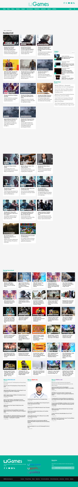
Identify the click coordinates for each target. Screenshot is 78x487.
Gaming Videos (6, 69)
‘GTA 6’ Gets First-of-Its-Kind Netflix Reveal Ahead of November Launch (9, 302)
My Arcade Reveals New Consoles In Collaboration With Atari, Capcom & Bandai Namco (68, 72)
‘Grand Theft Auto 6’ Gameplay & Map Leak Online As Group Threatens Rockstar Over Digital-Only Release (64, 99)
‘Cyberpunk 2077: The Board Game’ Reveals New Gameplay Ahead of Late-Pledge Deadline (24, 373)
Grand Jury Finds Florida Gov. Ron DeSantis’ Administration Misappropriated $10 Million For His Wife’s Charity (63, 388)
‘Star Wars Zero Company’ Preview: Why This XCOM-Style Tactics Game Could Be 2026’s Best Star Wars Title (9, 320)
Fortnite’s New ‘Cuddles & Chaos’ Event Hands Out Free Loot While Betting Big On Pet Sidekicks (39, 355)
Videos (12, 9)
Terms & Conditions (45, 479)
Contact (22, 479)
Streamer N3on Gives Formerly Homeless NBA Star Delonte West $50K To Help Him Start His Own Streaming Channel (38, 421)
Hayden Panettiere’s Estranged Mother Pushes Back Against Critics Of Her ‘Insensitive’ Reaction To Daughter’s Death (15, 411)
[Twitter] (66, 3)
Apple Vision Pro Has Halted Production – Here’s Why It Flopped (67, 79)
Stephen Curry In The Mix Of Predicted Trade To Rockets (39, 407)
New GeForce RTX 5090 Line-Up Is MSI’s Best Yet (68, 58)
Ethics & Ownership (54, 479)
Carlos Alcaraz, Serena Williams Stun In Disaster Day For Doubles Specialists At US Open (38, 403)
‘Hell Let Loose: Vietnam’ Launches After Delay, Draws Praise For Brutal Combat (53, 302)
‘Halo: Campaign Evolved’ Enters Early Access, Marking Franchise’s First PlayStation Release (53, 355)
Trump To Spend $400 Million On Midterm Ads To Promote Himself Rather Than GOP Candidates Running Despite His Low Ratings (63, 404)
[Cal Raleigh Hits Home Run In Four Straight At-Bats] (39, 389)
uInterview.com (11, 379)
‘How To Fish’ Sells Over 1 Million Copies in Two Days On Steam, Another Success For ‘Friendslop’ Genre (64, 90)
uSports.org (34, 379)
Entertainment (30, 9)
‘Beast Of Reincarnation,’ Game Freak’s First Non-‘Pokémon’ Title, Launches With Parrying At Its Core (24, 338)
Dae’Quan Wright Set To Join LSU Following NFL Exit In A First (38, 427)
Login (70, 9)
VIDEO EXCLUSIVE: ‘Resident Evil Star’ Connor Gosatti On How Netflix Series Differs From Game (11, 73)
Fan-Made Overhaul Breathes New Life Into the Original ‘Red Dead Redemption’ (39, 319)
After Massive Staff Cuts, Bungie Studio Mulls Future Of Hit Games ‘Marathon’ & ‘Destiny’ (9, 355)
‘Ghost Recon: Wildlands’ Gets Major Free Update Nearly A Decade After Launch (67, 319)
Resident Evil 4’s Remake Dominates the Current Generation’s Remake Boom (9, 48)
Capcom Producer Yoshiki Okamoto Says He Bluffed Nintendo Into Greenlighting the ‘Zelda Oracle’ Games (38, 338)
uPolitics (54, 9)
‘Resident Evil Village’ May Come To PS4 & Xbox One (27, 189)
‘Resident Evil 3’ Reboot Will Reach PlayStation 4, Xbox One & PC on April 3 (10, 213)
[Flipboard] (71, 3)
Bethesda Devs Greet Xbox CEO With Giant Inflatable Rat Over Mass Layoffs (68, 302)
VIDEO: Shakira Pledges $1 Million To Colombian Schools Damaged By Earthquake (15, 395)
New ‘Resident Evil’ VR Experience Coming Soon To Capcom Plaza (10, 237)
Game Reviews (23, 116)
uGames (71, 479)
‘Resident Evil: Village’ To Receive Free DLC (43, 72)
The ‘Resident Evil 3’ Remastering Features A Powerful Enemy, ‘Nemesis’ (43, 189)
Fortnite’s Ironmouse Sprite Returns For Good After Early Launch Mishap (9, 336)
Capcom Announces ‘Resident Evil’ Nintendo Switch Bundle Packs (44, 213)
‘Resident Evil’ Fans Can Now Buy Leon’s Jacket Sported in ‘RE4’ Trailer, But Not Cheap (28, 73)
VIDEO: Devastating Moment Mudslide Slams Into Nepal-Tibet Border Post (62, 409)
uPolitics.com (59, 379)
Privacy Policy (28, 479)
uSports (49, 9)
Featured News (6, 44)
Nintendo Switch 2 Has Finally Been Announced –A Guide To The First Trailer (68, 65)
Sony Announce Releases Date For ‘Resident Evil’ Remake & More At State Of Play (27, 213)
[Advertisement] (39, 20)
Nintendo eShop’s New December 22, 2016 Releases (28, 236)
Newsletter (37, 9)
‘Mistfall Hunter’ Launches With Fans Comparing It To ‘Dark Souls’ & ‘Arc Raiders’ (53, 336)
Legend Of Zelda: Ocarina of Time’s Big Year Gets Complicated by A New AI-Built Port (53, 319)
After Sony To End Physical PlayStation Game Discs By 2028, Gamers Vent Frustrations (38, 373)
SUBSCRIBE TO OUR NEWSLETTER (63, 468)
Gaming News (12, 44)
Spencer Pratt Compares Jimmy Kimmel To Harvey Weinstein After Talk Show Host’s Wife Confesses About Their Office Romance (14, 400)
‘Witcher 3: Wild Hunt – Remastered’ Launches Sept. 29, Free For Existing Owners (64, 86)
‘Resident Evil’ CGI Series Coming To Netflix (9, 189)
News (8, 9)
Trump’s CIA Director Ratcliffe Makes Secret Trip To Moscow (62, 414)
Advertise (38, 479)
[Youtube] (69, 3)
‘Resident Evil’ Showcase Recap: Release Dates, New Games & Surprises (27, 120)
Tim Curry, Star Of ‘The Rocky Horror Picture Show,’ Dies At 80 (15, 386)
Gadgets (23, 9)
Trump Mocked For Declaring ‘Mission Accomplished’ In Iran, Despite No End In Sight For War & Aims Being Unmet (63, 399)
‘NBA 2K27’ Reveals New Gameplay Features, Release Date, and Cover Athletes (64, 95)
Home (4, 9)
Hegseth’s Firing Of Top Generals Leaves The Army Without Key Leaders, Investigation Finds (63, 419)
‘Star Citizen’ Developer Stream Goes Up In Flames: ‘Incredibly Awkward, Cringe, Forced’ (64, 104)
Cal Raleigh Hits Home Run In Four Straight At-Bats (37, 399)
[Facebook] (64, 3)
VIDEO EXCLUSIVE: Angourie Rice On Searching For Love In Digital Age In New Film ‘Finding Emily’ (15, 391)
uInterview (43, 9)
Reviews (18, 9)
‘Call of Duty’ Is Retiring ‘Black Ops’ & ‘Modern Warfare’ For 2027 (23, 318)
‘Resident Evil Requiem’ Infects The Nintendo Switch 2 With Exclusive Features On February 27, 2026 (44, 48)
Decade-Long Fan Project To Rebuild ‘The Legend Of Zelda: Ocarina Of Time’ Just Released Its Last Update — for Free (9, 373)
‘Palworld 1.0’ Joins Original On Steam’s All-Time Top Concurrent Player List (53, 372)
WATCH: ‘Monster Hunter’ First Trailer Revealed (27, 167)
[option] (64, 57)
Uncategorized (23, 44)
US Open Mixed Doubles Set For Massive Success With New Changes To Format (38, 416)
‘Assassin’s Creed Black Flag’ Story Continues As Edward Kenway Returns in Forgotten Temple (38, 302)
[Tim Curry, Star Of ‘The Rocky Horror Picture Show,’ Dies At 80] (15, 383)
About (33, 479)
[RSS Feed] (74, 3)
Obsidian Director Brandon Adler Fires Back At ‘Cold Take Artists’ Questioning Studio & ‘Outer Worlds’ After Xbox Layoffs (67, 373)
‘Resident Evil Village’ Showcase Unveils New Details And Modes (44, 96)
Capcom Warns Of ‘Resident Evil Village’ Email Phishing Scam (10, 119)
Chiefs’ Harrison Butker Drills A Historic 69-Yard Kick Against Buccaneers (38, 412)
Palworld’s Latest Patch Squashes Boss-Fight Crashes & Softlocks (67, 336)
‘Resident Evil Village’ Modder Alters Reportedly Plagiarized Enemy (27, 96)
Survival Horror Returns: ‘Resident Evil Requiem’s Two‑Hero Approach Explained (27, 48)
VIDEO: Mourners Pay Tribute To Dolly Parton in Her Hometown (14, 406)
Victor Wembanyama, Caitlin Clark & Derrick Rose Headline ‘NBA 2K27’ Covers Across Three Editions (68, 355)
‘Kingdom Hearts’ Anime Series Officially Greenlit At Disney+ (24, 302)
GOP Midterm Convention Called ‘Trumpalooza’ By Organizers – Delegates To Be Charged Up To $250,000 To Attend (63, 393)
